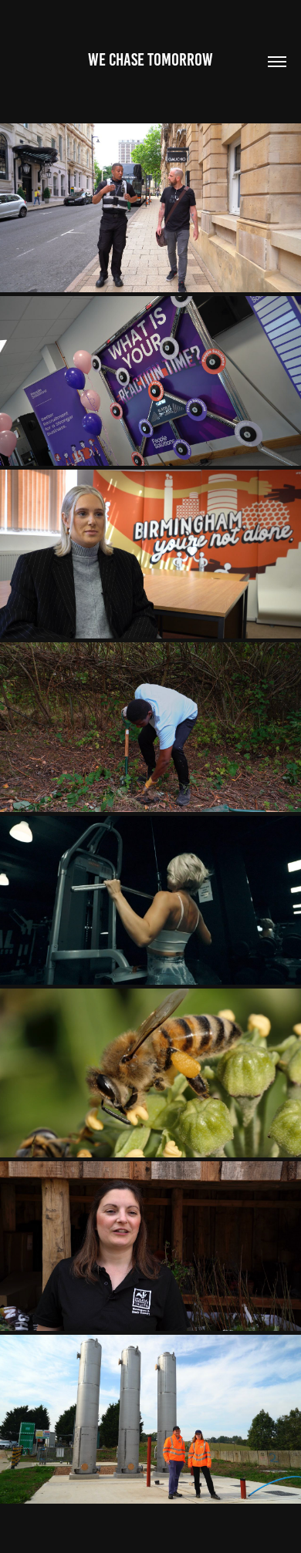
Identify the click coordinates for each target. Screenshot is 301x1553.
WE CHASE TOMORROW (150, 59)
